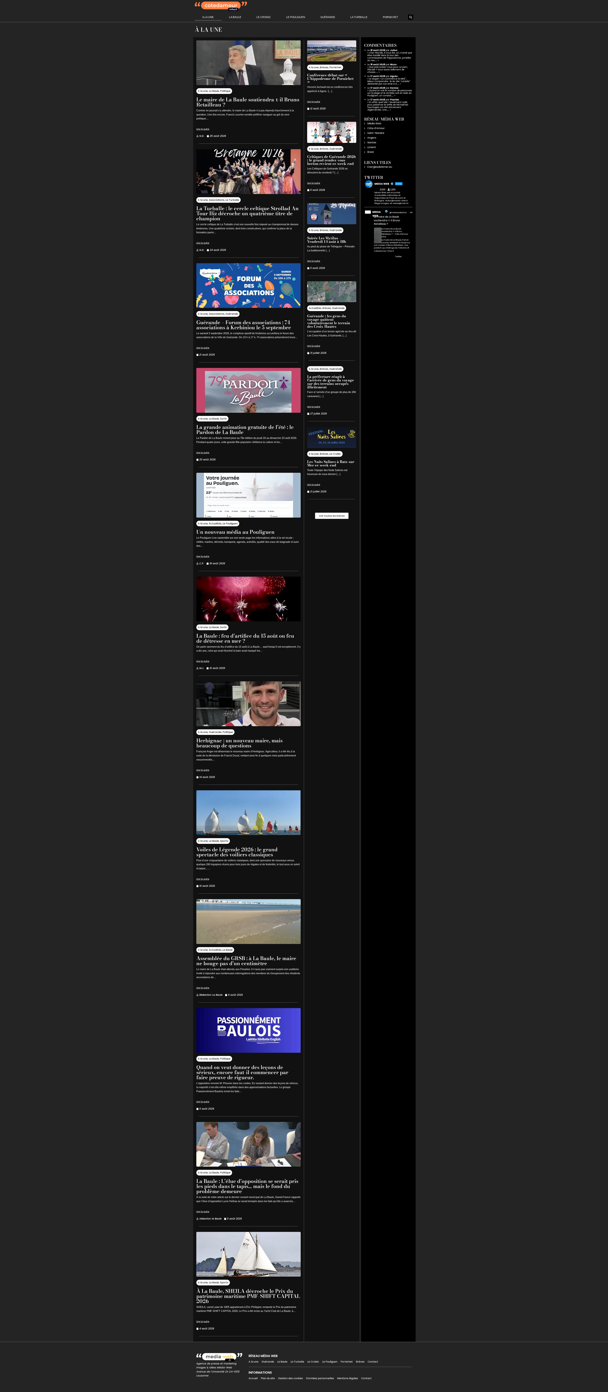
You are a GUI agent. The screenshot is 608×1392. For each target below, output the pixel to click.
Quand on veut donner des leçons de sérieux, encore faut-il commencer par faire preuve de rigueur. (242, 1072)
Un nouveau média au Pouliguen (235, 532)
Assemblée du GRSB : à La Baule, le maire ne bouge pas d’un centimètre (246, 960)
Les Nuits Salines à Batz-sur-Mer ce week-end (331, 463)
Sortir (223, 418)
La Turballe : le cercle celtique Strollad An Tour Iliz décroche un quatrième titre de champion (247, 213)
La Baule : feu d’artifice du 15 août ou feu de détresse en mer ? (245, 638)
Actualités (215, 523)
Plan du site (268, 1378)
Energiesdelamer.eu (379, 167)
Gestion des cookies (290, 1378)
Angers (371, 138)
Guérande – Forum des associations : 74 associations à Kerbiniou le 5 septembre (243, 325)
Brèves (324, 67)
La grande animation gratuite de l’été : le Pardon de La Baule (245, 429)
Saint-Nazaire (375, 133)
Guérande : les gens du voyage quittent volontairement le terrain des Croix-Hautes (328, 321)
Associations (216, 200)
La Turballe (358, 17)
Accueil (253, 1378)
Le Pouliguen (295, 17)
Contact (373, 1361)
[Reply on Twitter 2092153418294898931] (376, 256)
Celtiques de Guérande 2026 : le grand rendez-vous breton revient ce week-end (331, 160)
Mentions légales (347, 1378)
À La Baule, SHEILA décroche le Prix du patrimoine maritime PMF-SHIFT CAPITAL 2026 (248, 1296)
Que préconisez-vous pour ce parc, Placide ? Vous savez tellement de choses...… (387, 69)
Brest (370, 152)
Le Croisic (263, 17)
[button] (410, 17)
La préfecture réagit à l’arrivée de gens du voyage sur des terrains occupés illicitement (330, 382)
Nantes (371, 142)
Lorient (371, 147)
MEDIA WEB (376, 214)
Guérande (327, 17)
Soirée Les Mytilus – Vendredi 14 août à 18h (326, 239)
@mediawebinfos (398, 212)
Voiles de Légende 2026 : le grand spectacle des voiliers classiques (237, 852)
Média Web (374, 123)
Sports (224, 841)
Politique (225, 91)
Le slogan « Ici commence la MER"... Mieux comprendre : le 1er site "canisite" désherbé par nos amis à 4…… (388, 81)
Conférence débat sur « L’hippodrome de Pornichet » (330, 78)
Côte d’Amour (376, 128)
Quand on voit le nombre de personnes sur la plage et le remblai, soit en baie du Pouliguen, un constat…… (389, 93)
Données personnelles (320, 1378)
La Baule (235, 17)
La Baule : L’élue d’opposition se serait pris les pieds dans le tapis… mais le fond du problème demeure (247, 1186)
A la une (208, 17)
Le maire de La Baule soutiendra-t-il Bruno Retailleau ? (247, 102)
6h (411, 212)
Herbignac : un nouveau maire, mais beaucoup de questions (239, 743)
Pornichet (390, 17)
